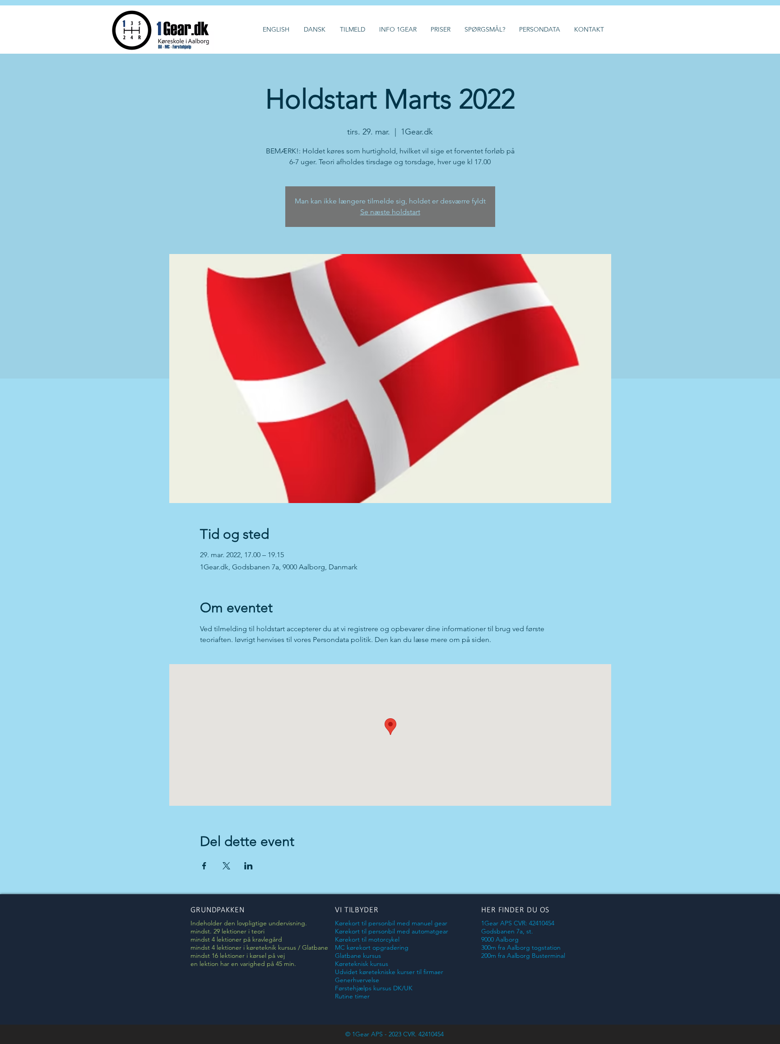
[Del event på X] (226, 865)
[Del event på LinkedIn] (248, 865)
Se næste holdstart (390, 212)
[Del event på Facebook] (204, 865)
